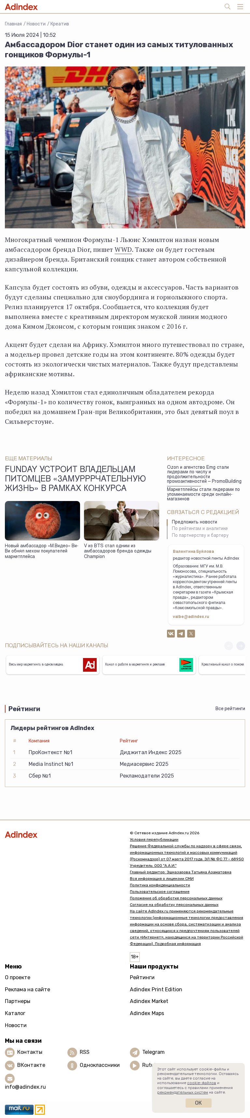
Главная (13, 24)
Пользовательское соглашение (159, 891)
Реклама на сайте (27, 989)
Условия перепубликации (154, 839)
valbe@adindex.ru (191, 617)
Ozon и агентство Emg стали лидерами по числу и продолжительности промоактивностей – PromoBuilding (204, 475)
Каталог (15, 1013)
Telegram (153, 1052)
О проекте (17, 977)
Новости (36, 24)
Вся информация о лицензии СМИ (162, 878)
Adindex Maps (147, 1013)
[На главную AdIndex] (62, 834)
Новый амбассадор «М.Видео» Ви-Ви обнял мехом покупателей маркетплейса (41, 551)
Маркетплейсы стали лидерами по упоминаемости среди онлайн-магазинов (203, 495)
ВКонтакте (31, 1065)
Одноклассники (100, 1065)
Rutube (151, 1065)
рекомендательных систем (182, 1092)
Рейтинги (142, 977)
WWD (123, 249)
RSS (85, 1052)
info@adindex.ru (25, 1087)
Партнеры (17, 1001)
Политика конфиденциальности (160, 885)
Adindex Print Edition (156, 989)
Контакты (29, 1052)
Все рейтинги (230, 708)
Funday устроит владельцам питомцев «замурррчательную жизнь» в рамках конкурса (75, 480)
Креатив (59, 24)
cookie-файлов (201, 1083)
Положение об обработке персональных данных (176, 898)
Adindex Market (149, 1001)
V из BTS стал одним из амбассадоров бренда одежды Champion (117, 551)
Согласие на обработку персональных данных (174, 904)
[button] (240, 645)
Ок (198, 1103)
